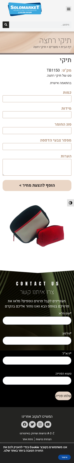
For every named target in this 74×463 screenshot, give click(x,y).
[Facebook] (24, 424)
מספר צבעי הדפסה (55, 140)
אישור (64, 457)
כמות (67, 93)
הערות (66, 156)
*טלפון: (66, 333)
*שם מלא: (64, 313)
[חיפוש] (6, 24)
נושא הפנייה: (63, 374)
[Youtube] (47, 424)
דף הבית (66, 47)
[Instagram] (40, 424)
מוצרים (53, 47)
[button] (68, 9)
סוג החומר (63, 124)
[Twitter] (32, 424)
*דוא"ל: (66, 354)
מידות (66, 109)
